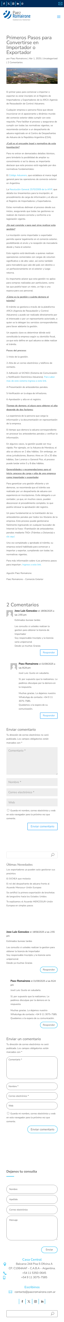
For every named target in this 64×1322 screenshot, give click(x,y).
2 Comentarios (15, 62)
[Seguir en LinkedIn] (18, 4)
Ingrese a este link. (31, 564)
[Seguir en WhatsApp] (22, 4)
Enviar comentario (42, 1129)
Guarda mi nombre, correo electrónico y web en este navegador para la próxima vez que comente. (30, 814)
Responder (49, 652)
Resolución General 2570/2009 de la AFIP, (31, 189)
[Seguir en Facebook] (4, 4)
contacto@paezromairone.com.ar (35, 1292)
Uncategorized (50, 58)
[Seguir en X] (9, 4)
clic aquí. (10, 536)
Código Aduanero (18, 175)
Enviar (49, 1249)
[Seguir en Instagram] (13, 4)
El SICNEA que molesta (18, 878)
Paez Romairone (19, 58)
